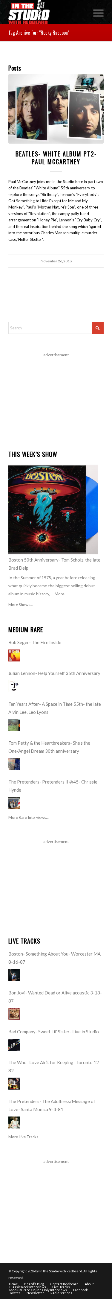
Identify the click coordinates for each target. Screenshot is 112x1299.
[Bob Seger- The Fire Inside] (14, 655)
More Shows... (20, 604)
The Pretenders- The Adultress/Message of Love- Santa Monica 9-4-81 (51, 1105)
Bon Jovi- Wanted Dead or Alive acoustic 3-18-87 (55, 996)
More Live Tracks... (24, 1136)
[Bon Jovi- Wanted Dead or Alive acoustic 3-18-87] (14, 1014)
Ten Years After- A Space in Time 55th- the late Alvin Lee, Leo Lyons (54, 708)
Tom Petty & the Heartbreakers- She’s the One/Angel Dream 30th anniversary (49, 747)
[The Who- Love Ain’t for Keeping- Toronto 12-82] (14, 1084)
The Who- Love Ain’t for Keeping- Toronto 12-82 (54, 1066)
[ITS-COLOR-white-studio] (46, 12)
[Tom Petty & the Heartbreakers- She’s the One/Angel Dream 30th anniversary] (14, 764)
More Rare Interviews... (28, 817)
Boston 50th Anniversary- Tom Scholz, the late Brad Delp (54, 564)
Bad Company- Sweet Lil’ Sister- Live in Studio (53, 1031)
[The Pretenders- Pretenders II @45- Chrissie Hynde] (14, 803)
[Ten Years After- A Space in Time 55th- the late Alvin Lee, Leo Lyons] (14, 725)
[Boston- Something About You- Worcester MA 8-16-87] (14, 975)
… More (58, 593)
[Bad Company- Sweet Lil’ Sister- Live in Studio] (14, 1045)
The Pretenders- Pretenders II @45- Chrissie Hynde (52, 786)
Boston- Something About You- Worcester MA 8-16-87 (54, 958)
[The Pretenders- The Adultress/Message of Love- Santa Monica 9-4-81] (14, 1122)
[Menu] (95, 12)
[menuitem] (95, 12)
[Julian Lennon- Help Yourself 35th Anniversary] (14, 686)
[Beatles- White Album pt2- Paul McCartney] (56, 109)
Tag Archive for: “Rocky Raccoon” (39, 32)
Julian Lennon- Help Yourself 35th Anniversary (54, 673)
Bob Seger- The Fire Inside (34, 642)
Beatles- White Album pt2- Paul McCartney (56, 157)
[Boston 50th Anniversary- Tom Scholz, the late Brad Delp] (53, 509)
